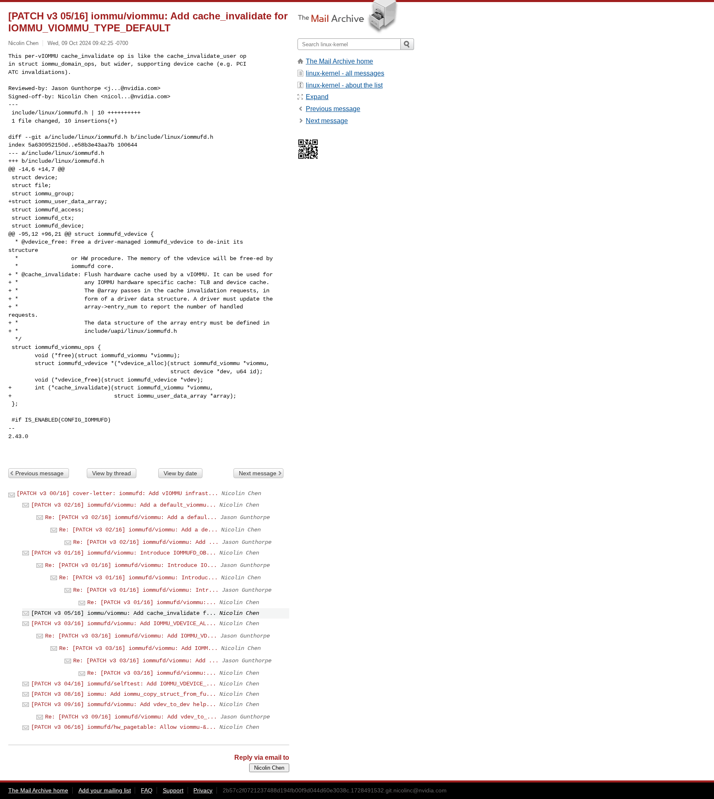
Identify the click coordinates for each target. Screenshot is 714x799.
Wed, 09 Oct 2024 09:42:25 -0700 (88, 43)
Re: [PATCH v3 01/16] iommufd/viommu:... (151, 602)
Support (173, 790)
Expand (317, 96)
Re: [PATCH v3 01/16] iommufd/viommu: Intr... (146, 590)
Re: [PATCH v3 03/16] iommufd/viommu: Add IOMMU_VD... (131, 636)
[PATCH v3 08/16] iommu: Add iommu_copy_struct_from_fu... (123, 694)
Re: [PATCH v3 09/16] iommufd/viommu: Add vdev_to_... (131, 717)
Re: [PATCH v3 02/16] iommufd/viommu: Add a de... (138, 529)
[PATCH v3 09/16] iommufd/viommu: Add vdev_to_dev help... (123, 704)
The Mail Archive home (339, 61)
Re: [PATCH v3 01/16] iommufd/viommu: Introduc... (138, 577)
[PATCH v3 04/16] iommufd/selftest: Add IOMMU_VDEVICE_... (123, 683)
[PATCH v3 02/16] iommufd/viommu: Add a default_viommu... (123, 505)
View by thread (111, 473)
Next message (257, 473)
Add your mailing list (105, 790)
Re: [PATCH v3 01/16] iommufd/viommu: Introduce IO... (131, 565)
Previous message (39, 473)
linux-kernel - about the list (344, 85)
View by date (180, 473)
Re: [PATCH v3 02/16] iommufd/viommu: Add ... (146, 542)
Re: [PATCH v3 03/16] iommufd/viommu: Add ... (146, 660)
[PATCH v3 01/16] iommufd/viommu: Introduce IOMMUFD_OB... (123, 553)
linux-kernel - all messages (345, 73)
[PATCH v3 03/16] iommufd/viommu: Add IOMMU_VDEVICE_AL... (123, 623)
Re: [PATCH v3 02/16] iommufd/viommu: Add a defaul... (131, 517)
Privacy (202, 790)
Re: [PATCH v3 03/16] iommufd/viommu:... (151, 673)
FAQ (146, 790)
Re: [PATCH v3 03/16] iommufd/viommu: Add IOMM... (138, 648)
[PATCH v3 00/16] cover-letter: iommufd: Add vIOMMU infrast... (117, 493)
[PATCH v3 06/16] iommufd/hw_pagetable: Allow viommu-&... (123, 727)
